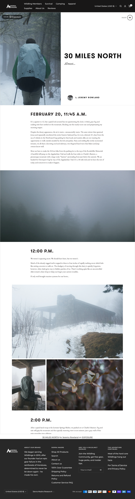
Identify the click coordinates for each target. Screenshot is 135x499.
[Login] (125, 6)
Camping (60, 4)
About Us (40, 8)
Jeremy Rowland (70, 437)
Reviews (52, 8)
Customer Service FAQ (62, 482)
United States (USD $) (105, 6)
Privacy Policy (118, 469)
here (110, 460)
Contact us (56, 464)
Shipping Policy (58, 471)
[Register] (100, 470)
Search (54, 456)
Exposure (87, 437)
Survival (49, 4)
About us (55, 460)
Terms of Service (119, 465)
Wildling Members (33, 4)
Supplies (28, 8)
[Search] (121, 6)
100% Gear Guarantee (61, 468)
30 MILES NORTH (50, 437)
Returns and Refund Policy (61, 477)
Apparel (72, 4)
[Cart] (130, 6)
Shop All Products (59, 452)
